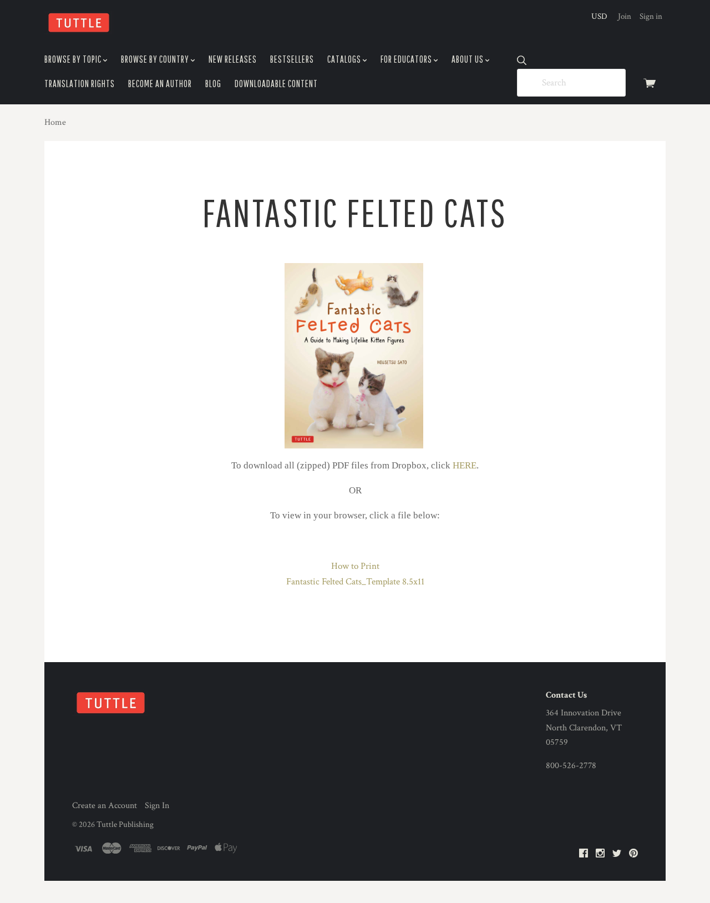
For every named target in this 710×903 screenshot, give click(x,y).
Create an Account (104, 805)
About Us (468, 59)
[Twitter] (616, 854)
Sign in (651, 16)
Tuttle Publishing (125, 824)
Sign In (157, 805)
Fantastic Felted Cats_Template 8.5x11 (355, 582)
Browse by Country (156, 59)
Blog (213, 83)
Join (624, 16)
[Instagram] (600, 854)
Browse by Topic (73, 59)
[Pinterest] (633, 854)
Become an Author (160, 83)
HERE (464, 465)
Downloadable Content (276, 83)
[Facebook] (583, 854)
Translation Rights (79, 83)
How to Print (355, 566)
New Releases (233, 59)
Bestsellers (292, 59)
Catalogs (345, 59)
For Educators (407, 59)
